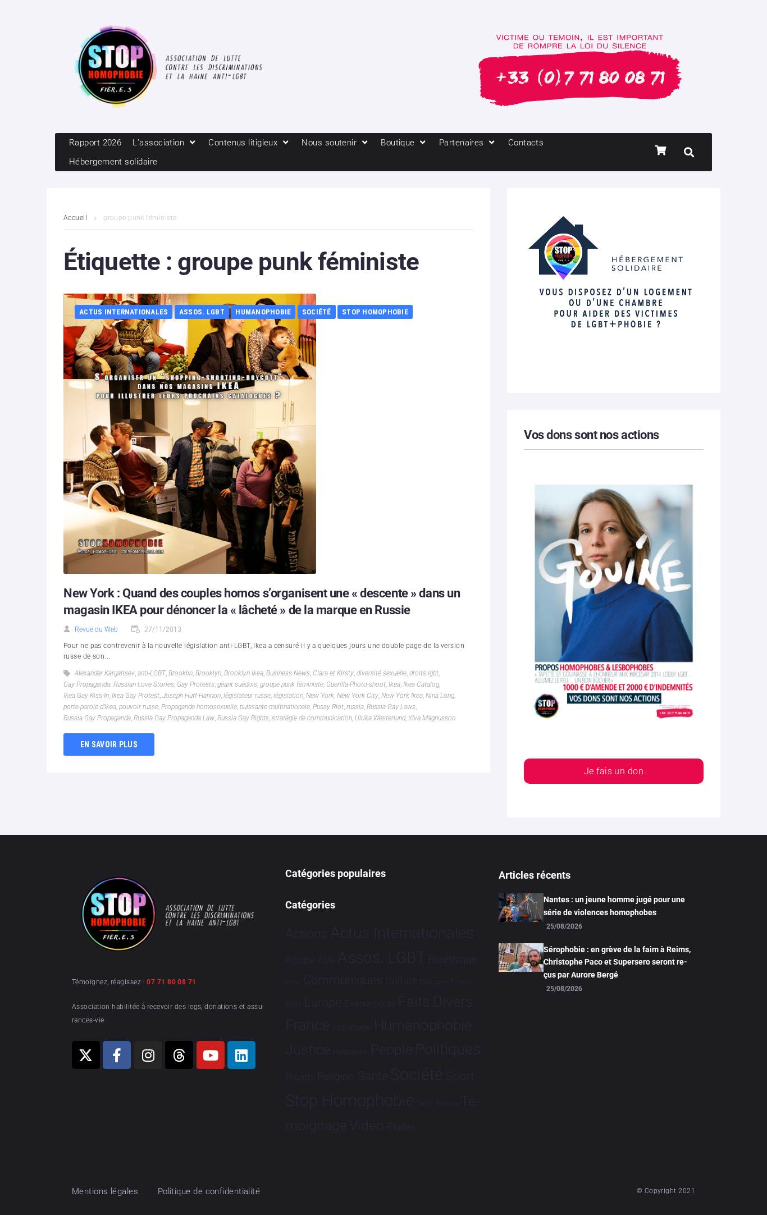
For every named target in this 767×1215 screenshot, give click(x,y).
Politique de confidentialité (209, 1191)
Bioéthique (452, 959)
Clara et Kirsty (333, 673)
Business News (288, 673)
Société (316, 312)
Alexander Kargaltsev (105, 673)
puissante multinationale (275, 707)
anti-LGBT (152, 673)
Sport (460, 1076)
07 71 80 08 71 (171, 982)
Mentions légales (105, 1191)
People (392, 1050)
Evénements (370, 1003)
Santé (372, 1075)
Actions (306, 934)
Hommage (351, 1027)
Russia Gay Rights (243, 718)
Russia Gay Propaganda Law (174, 718)
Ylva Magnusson (431, 718)
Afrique (300, 959)
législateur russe (247, 696)
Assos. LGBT (202, 312)
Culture (401, 980)
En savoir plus (109, 744)
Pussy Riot (328, 707)
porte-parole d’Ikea (89, 707)
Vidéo (366, 1125)
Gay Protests (195, 684)
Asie (326, 959)
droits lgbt (424, 673)
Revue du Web (96, 629)
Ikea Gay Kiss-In (86, 696)
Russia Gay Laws (391, 707)
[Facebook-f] (117, 1055)
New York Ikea (402, 696)
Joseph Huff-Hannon (191, 696)
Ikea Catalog (421, 684)
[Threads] (179, 1055)
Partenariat (350, 1052)
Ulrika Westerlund (380, 718)
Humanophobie (263, 312)
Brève (293, 982)
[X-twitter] (86, 1055)
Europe (322, 1002)
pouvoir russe (138, 707)
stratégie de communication (312, 718)
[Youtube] (211, 1055)
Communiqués (342, 980)
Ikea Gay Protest (135, 696)
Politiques (448, 1049)
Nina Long (440, 696)
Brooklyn (208, 673)
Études (401, 1126)
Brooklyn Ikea (243, 673)
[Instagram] (148, 1055)
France (307, 1025)
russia (355, 707)
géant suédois (237, 684)
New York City (357, 696)
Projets (300, 1077)
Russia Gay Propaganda (97, 718)
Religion (335, 1077)
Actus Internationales (123, 312)
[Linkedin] (241, 1055)
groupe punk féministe (291, 684)
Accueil (75, 218)
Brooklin (180, 673)
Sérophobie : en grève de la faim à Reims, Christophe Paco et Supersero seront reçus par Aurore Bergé (617, 962)
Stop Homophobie (375, 312)
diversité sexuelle (382, 673)
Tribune (446, 1104)
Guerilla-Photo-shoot (356, 684)
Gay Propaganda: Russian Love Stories (118, 684)
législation (288, 696)
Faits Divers (435, 1001)
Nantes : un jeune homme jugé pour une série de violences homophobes (614, 905)
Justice (308, 1050)
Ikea (394, 684)
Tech (424, 1103)
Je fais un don (613, 771)
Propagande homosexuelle (199, 707)
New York (320, 696)
